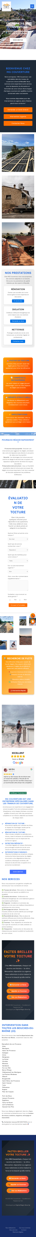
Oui (15, 600)
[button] (18, 40)
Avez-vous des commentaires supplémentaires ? (18, 577)
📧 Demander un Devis (18, 985)
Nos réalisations (11, 1228)
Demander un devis (18, 321)
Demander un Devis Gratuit (18, 110)
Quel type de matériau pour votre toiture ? (17, 556)
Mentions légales (18, 1232)
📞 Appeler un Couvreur (18, 991)
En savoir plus (18, 301)
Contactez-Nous (18, 123)
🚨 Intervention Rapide (18, 691)
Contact (23, 1230)
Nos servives (13, 1230)
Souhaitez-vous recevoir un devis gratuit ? (17, 595)
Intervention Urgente (18, 116)
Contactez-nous (18, 341)
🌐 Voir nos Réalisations (18, 997)
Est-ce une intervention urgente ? (16, 567)
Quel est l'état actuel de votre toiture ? (18, 534)
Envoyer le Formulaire (18, 605)
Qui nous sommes (24, 1228)
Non (25, 600)
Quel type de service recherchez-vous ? (15, 545)
